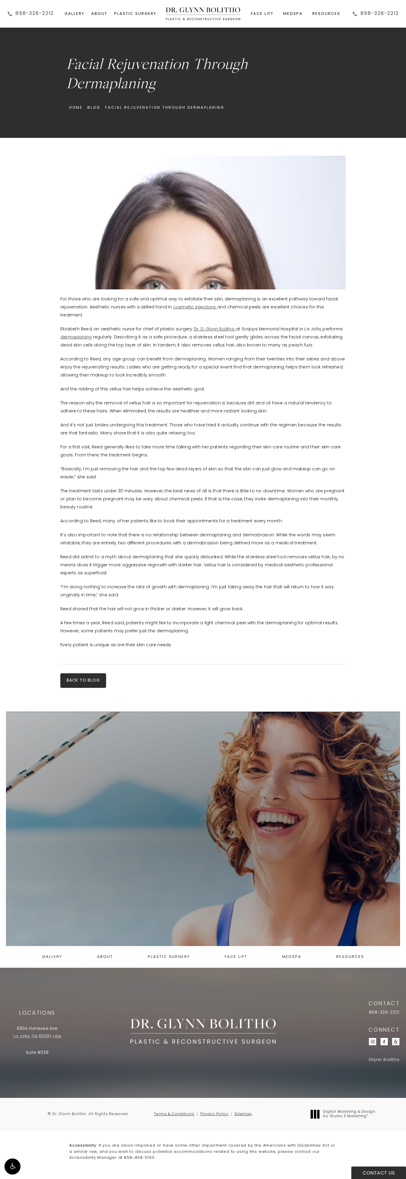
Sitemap (243, 1114)
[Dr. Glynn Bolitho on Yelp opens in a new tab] (395, 1041)
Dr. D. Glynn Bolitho (215, 329)
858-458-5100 (139, 1158)
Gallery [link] (74, 14)
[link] (30, 14)
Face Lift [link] (262, 14)
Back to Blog (83, 680)
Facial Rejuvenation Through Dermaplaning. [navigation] (165, 108)
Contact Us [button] (379, 1173)
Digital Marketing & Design (349, 1114)
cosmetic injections (195, 307)
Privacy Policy (214, 1114)
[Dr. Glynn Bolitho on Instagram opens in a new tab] (372, 1041)
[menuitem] (74, 14)
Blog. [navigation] (94, 108)
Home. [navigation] (76, 108)
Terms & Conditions (174, 1114)
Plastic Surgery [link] (135, 14)
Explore (203, 908)
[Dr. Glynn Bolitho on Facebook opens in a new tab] (384, 1041)
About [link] (99, 14)
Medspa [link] (293, 14)
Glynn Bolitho (384, 1060)
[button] (12, 1166)
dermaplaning (76, 337)
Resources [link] (326, 14)
